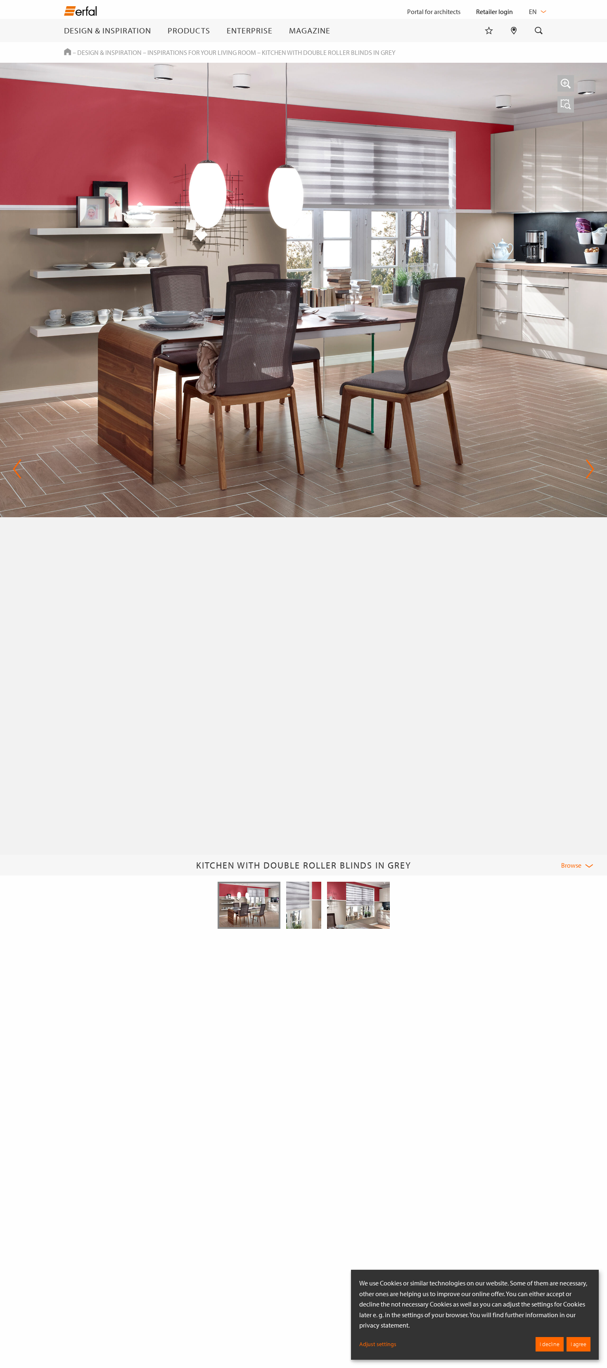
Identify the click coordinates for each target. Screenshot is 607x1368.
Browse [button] (571, 865)
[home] (80, 12)
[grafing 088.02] (565, 104)
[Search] (538, 30)
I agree (578, 1344)
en (533, 11)
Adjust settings (377, 1344)
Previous (17, 469)
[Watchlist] (489, 30)
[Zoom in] (565, 83)
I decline (550, 1344)
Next (587, 469)
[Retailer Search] (514, 30)
